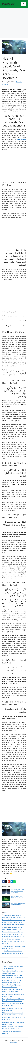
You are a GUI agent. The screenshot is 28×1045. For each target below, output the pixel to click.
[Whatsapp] (14, 881)
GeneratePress (14, 1042)
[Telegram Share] (11, 881)
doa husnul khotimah (15, 917)
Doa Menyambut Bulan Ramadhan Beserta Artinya (17, 897)
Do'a (5, 913)
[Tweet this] (6, 881)
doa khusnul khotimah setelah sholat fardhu (13, 922)
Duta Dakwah (8, 4)
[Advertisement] (14, 23)
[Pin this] (9, 881)
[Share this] (3, 881)
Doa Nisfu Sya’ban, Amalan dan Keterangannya (18, 904)
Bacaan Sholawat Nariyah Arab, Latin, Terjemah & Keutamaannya (17, 891)
